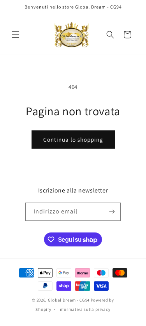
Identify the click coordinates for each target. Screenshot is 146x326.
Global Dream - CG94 (69, 300)
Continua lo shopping (73, 139)
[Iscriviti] (111, 212)
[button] (15, 34)
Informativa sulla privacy (84, 309)
